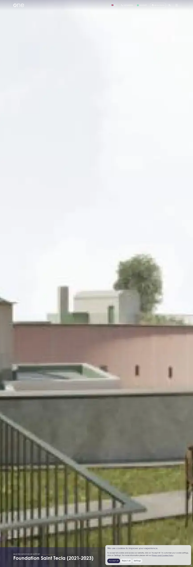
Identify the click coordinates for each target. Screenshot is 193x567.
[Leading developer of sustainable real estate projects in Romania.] (18, 5)
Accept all (113, 561)
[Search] (170, 5)
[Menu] (176, 5)
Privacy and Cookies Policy (162, 555)
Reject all (126, 561)
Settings (137, 561)
